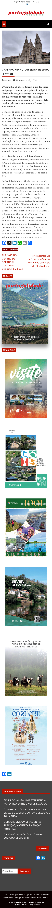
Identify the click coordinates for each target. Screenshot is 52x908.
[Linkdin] (27, 4)
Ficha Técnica (34, 905)
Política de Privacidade (17, 902)
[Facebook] (23, 4)
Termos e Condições (36, 902)
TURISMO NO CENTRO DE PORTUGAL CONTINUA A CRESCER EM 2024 (12, 262)
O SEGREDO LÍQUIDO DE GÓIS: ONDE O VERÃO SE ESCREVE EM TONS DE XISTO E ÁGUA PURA (27, 813)
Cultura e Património (10, 249)
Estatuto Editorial (20, 905)
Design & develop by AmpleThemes (31, 897)
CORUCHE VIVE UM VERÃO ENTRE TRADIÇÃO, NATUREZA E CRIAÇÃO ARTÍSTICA (22, 825)
